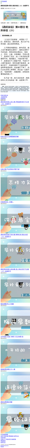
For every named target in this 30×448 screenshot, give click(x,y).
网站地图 (2, 446)
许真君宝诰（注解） (7, 202)
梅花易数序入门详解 (7, 304)
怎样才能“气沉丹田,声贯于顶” (10, 169)
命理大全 (16, 436)
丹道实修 (5, 436)
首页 (2, 436)
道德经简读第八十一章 (8, 369)
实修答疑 (13, 439)
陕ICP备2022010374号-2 (5, 445)
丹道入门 (3, 439)
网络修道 (11, 436)
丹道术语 (8, 439)
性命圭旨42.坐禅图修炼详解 (10, 136)
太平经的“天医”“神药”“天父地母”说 (12, 336)
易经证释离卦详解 (6, 402)
